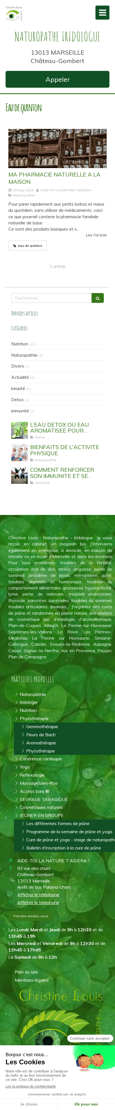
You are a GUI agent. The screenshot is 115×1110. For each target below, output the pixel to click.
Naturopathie (24, 355)
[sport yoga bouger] (19, 452)
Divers (17, 366)
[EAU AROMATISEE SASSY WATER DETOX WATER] (19, 430)
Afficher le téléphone (38, 894)
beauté (18, 388)
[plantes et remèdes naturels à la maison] (57, 148)
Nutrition (19, 344)
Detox (17, 399)
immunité (20, 411)
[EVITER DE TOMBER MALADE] (19, 475)
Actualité (20, 377)
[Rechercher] (98, 298)
